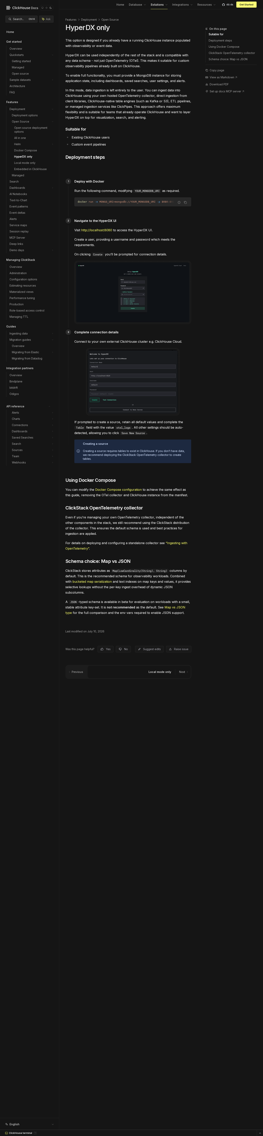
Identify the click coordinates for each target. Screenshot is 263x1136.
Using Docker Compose (224, 46)
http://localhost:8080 (96, 230)
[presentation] (133, 202)
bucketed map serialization (92, 581)
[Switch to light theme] (46, 8)
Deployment (89, 19)
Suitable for (216, 34)
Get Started (246, 4)
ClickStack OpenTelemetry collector (232, 53)
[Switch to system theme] (42, 8)
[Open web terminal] (260, 1133)
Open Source (110, 19)
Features (71, 19)
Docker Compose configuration (118, 490)
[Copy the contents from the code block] (185, 202)
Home (120, 4)
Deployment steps (220, 40)
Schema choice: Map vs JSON (228, 59)
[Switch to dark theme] (51, 8)
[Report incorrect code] (179, 202)
